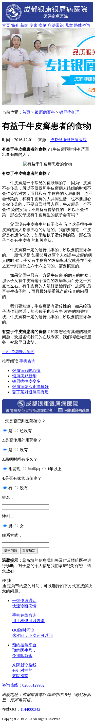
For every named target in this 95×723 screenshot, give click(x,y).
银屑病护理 (69, 112)
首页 (6, 25)
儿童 (69, 25)
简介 (15, 25)
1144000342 (30, 709)
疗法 (52, 25)
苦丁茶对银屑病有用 (30, 392)
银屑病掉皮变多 (26, 381)
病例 (43, 25)
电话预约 (26, 352)
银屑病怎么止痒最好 (30, 386)
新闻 (24, 25)
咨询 (86, 25)
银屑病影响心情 (26, 370)
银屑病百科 (45, 112)
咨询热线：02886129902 (23, 685)
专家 (33, 25)
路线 (78, 25)
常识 (60, 25)
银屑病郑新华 (24, 376)
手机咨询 (10, 352)
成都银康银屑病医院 (68, 140)
